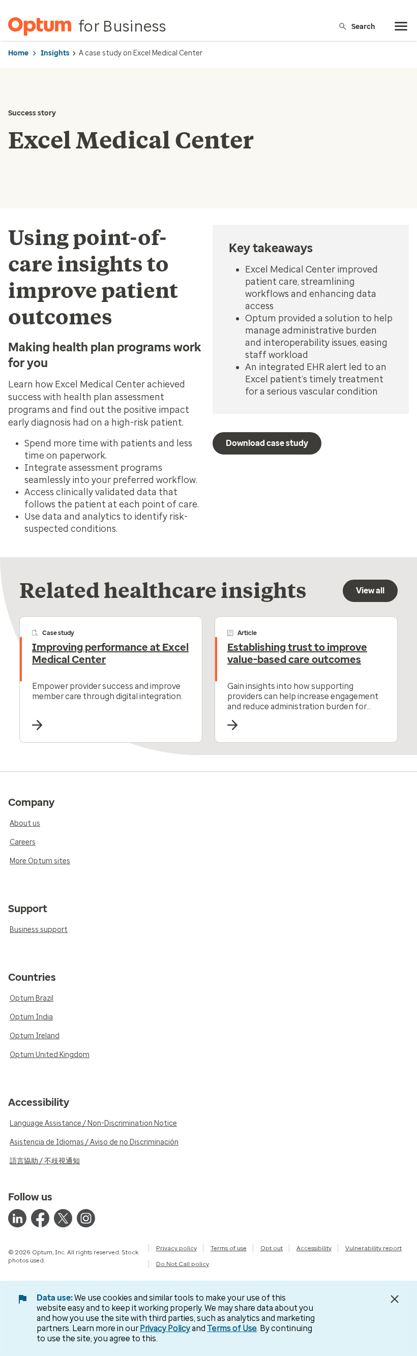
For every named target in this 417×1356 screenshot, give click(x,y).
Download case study (267, 443)
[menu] (401, 26)
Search (363, 26)
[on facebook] (40, 1218)
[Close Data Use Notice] (395, 1299)
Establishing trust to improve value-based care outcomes (297, 653)
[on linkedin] (17, 1218)
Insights (55, 53)
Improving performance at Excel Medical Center (110, 653)
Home (18, 53)
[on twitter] (63, 1218)
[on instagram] (86, 1218)
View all (370, 590)
